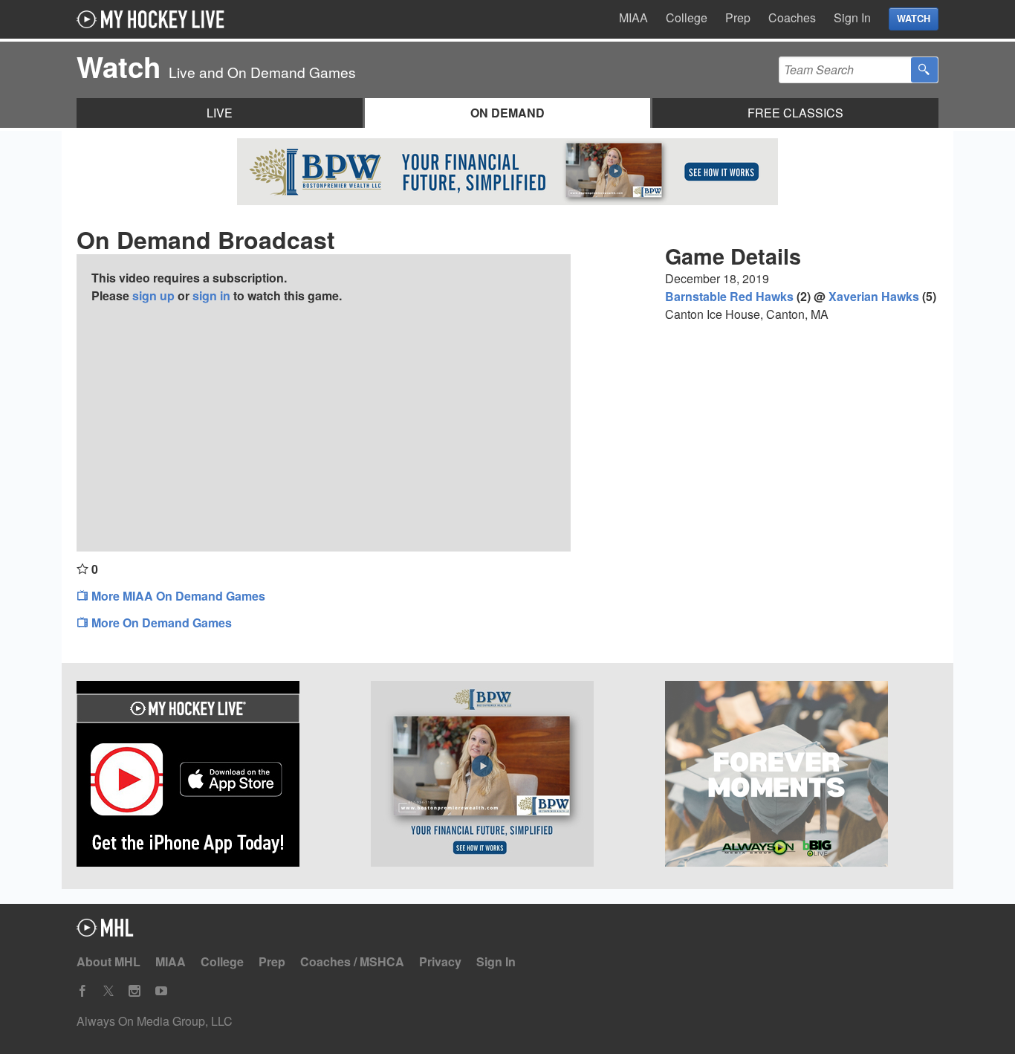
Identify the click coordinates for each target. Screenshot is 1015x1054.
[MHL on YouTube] (161, 991)
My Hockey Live (155, 19)
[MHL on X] (108, 991)
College (686, 17)
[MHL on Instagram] (134, 991)
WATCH (913, 18)
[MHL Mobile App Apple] (213, 776)
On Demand (507, 112)
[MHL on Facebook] (82, 991)
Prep (737, 17)
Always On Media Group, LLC (155, 1020)
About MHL (108, 961)
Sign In (852, 17)
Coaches (792, 17)
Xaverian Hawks (873, 296)
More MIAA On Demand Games (176, 595)
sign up (153, 295)
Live (220, 112)
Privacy (440, 961)
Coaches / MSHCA (352, 961)
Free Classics (795, 112)
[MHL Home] (105, 931)
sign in (211, 295)
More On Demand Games (160, 622)
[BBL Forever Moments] (801, 776)
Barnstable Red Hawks (729, 296)
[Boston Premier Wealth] (507, 776)
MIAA (633, 17)
